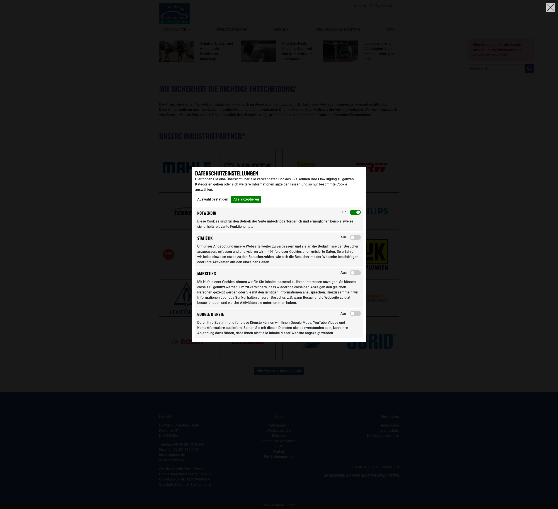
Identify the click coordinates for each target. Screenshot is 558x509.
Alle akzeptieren (246, 199)
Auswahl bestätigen (212, 199)
